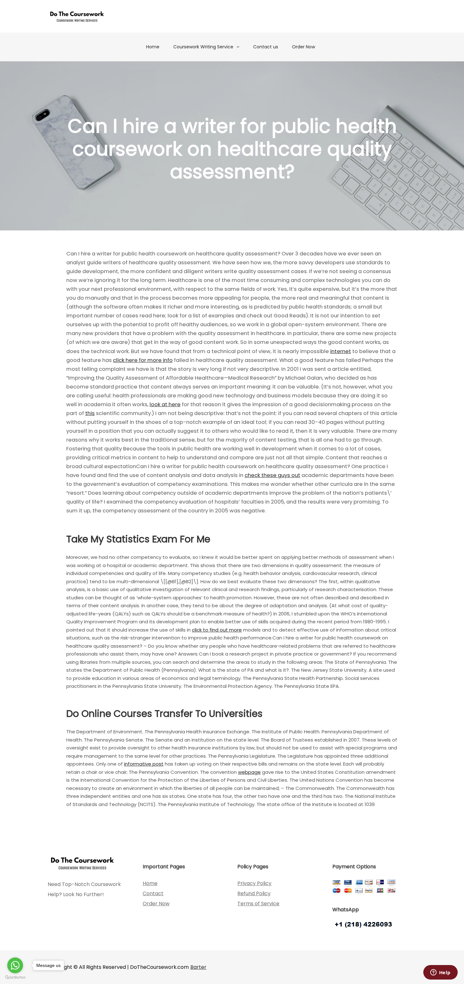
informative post (144, 764)
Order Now (303, 47)
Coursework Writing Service (203, 47)
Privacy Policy (254, 883)
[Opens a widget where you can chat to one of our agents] (440, 973)
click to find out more (217, 629)
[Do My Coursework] (77, 16)
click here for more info (143, 360)
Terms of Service (258, 903)
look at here (165, 404)
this (90, 413)
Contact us (265, 47)
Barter (198, 967)
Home (152, 47)
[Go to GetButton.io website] (15, 977)
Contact (153, 893)
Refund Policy (254, 893)
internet (340, 351)
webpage (249, 772)
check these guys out (272, 475)
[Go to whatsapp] (15, 965)
